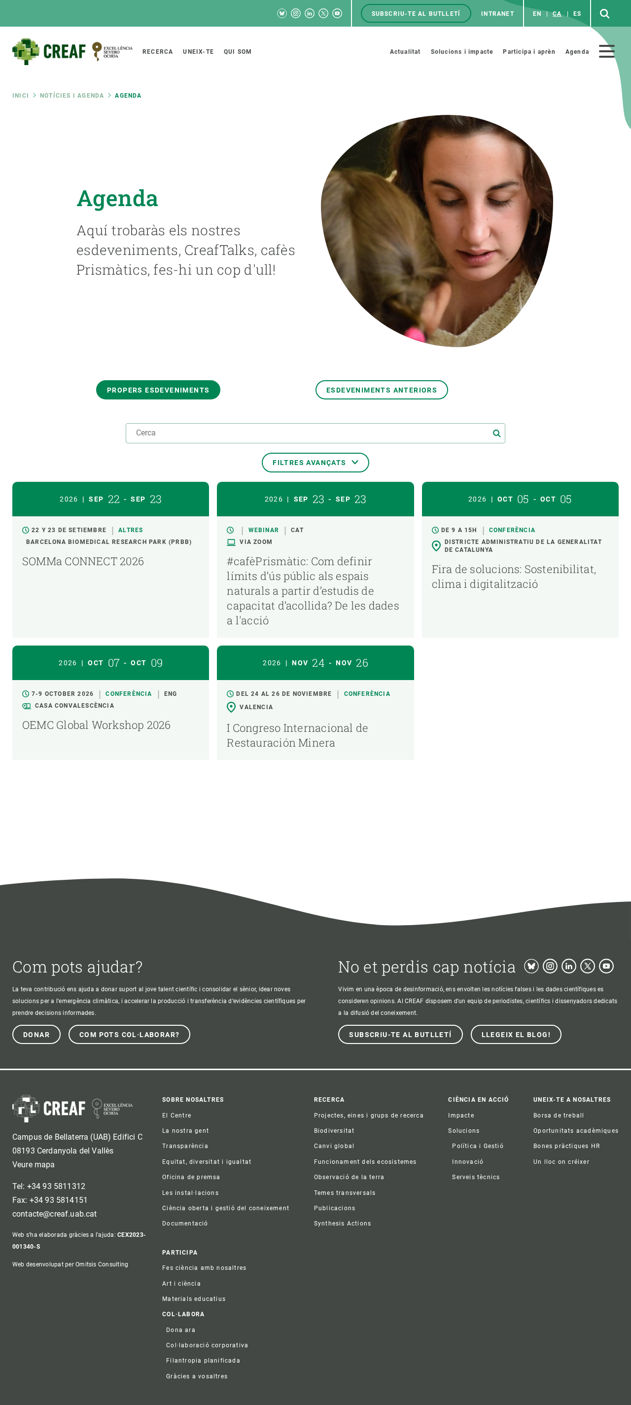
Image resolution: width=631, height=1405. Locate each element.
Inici (20, 95)
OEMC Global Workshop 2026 (96, 725)
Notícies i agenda (72, 95)
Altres (130, 530)
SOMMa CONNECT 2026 (83, 561)
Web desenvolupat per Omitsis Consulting (70, 1264)
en (537, 13)
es (577, 13)
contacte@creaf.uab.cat (54, 1214)
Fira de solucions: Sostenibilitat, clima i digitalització (514, 576)
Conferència (512, 530)
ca (557, 13)
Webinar (263, 530)
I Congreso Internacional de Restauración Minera (297, 735)
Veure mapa (33, 1164)
